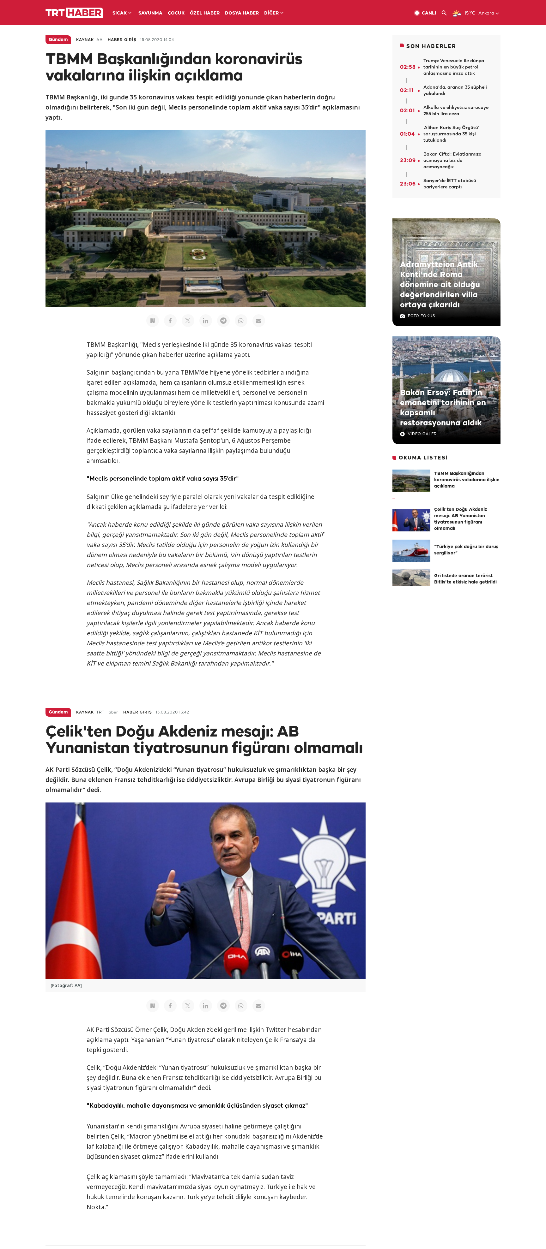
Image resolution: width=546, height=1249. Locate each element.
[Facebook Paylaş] (170, 320)
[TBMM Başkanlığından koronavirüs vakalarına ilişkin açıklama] (411, 481)
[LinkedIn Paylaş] (205, 320)
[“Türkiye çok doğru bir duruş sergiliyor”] (411, 551)
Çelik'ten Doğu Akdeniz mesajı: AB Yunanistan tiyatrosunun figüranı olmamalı (460, 519)
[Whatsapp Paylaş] (241, 320)
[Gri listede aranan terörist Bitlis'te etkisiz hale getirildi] (411, 580)
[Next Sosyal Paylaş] (152, 320)
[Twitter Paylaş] (188, 320)
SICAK (119, 13)
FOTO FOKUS (421, 316)
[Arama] (446, 13)
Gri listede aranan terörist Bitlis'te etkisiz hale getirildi (465, 579)
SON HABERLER (431, 46)
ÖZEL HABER (205, 13)
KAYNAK (85, 40)
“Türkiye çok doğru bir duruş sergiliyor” (466, 550)
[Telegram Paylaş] (223, 320)
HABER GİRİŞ (122, 40)
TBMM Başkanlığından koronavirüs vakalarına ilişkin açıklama (467, 480)
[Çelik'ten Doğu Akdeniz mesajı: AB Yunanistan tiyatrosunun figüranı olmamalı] (411, 520)
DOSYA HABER (242, 13)
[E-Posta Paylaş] (258, 320)
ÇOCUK (176, 13)
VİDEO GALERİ (423, 434)
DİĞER (271, 13)
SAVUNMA (150, 13)
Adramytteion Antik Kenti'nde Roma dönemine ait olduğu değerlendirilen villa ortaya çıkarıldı (440, 285)
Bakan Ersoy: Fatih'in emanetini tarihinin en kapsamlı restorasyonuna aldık (443, 408)
